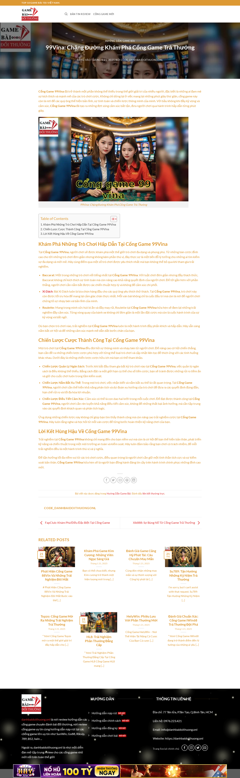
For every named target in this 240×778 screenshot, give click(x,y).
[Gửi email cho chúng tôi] (205, 748)
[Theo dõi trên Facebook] (185, 748)
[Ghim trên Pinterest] (127, 480)
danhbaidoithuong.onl (36, 719)
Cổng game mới (103, 14)
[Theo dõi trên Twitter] (198, 748)
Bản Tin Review (80, 14)
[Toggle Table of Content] (112, 219)
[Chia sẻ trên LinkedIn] (134, 480)
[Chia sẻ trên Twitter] (113, 480)
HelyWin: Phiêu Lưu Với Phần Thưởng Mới (141, 618)
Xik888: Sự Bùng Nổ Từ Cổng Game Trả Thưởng (164, 522)
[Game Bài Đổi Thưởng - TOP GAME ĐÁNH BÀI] (40, 14)
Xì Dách (47, 291)
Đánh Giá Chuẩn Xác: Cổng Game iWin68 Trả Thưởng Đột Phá (183, 620)
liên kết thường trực (153, 493)
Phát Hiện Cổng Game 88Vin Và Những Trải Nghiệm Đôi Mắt (56, 575)
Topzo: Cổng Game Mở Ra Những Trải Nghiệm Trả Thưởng (56, 620)
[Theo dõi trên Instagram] (191, 748)
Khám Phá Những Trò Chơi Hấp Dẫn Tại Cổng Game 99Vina (79, 224)
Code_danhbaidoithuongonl (142, 59)
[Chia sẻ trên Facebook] (107, 480)
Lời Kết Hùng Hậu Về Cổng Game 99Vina (68, 233)
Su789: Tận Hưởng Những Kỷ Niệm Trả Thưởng (183, 575)
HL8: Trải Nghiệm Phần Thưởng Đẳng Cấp (99, 641)
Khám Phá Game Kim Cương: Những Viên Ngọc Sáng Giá (99, 555)
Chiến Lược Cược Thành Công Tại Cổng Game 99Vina (76, 229)
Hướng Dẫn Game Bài (120, 40)
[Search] (66, 14)
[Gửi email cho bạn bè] (120, 480)
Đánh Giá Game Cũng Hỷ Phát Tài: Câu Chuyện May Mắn (141, 555)
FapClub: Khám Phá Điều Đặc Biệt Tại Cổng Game (77, 522)
